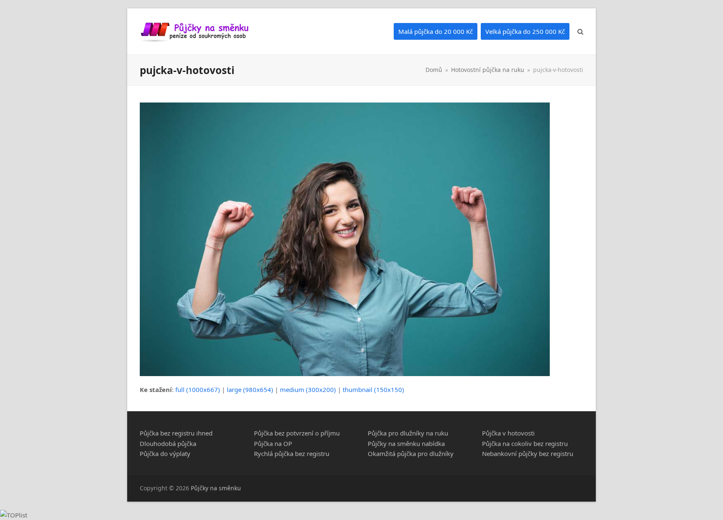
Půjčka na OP (273, 443)
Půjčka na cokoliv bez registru (525, 443)
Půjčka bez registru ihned (176, 433)
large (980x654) (250, 389)
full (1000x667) (197, 389)
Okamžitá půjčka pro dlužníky (411, 453)
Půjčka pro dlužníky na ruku (408, 433)
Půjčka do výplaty (165, 453)
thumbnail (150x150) (373, 389)
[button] (580, 31)
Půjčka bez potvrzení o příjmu (297, 433)
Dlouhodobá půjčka (168, 443)
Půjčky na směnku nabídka (406, 443)
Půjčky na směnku (216, 488)
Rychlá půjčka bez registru (291, 453)
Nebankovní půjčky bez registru (527, 453)
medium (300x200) (308, 389)
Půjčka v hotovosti (508, 433)
